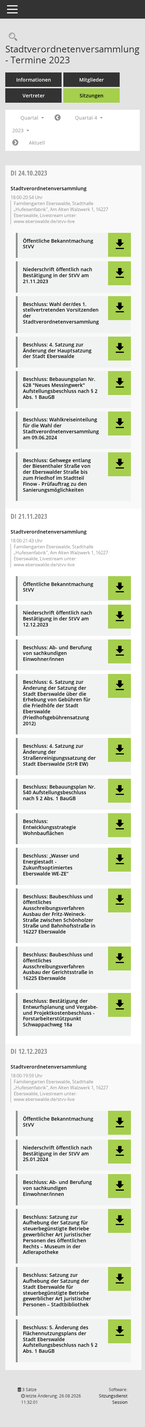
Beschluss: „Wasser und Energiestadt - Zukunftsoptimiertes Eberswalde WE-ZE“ (51, 865)
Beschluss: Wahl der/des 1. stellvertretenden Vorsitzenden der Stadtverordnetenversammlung (61, 313)
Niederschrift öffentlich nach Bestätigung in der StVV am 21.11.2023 (57, 275)
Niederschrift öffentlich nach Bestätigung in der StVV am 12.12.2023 (57, 619)
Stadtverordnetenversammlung (49, 188)
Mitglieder (91, 79)
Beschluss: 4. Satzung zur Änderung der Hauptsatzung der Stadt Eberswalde (57, 350)
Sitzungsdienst (113, 1399)
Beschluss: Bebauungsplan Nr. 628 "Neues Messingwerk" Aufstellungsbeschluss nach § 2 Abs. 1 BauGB (60, 388)
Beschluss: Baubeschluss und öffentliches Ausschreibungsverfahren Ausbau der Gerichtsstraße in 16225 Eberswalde (58, 966)
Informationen (33, 79)
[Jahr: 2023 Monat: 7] (57, 118)
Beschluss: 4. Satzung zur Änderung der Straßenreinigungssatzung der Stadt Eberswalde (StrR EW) (59, 755)
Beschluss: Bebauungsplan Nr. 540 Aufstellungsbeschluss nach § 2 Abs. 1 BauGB (59, 793)
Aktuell (37, 142)
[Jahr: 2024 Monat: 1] (15, 142)
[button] (119, 245)
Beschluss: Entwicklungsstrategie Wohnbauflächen (49, 827)
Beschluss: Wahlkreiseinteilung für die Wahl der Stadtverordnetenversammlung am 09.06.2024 (61, 428)
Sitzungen (91, 95)
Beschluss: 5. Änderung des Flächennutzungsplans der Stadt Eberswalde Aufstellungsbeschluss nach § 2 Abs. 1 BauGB (60, 1339)
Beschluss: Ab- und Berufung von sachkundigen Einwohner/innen (57, 653)
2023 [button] (18, 130)
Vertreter (34, 95)
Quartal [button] (30, 117)
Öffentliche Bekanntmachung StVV (58, 244)
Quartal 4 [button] (87, 117)
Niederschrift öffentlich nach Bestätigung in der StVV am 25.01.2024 (57, 1153)
